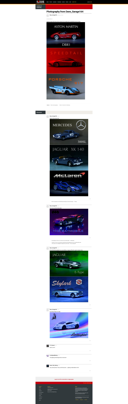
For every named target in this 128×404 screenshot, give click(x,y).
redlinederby (72, 240)
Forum (40, 389)
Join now (40, 398)
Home (40, 387)
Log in (56, 379)
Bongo (76, 201)
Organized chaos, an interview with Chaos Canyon (53, 390)
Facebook (76, 399)
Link (90, 198)
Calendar (40, 390)
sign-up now (70, 379)
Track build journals (50, 387)
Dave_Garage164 (73, 243)
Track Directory (41, 392)
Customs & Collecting (39, 6)
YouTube (85, 399)
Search (40, 395)
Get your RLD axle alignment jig (52, 391)
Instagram (81, 399)
